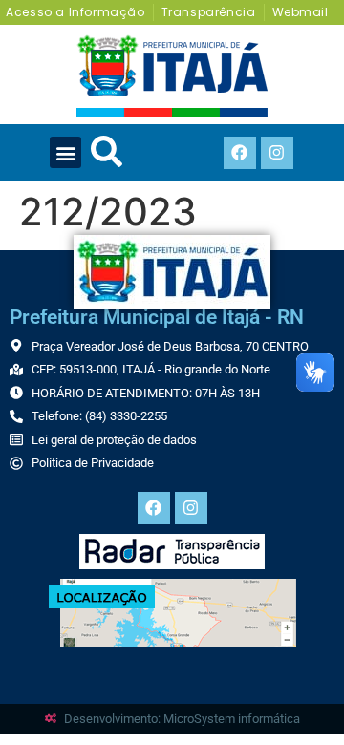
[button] (65, 152)
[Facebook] (240, 153)
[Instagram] (277, 153)
